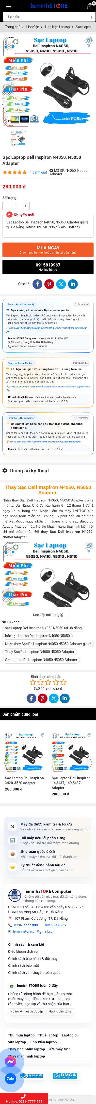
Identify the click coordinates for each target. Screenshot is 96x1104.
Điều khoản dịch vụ (23, 951)
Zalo (10, 1079)
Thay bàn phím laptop (26, 1049)
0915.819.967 (55, 925)
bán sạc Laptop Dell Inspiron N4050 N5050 (37, 636)
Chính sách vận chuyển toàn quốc (34, 972)
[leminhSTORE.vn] (49, 5)
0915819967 (48, 266)
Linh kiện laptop (43, 1042)
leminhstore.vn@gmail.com (34, 931)
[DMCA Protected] (65, 1076)
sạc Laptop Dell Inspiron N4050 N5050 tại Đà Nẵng (43, 628)
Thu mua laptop (21, 1035)
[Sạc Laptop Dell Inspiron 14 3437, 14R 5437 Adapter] (24, 750)
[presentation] (5, 763)
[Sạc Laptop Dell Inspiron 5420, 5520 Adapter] (71, 750)
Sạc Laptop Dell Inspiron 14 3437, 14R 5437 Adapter (24, 783)
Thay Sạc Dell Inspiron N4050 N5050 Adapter (39, 652)
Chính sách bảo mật (23, 965)
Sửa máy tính (59, 1049)
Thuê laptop (48, 1035)
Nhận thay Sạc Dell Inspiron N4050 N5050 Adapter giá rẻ (48, 644)
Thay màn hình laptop (26, 1056)
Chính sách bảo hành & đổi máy (33, 958)
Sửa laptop (17, 1042)
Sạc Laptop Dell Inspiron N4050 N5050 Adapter (41, 660)
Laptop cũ (70, 1035)
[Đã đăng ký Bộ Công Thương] (31, 1076)
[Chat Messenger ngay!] (10, 1061)
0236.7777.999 (26, 925)
